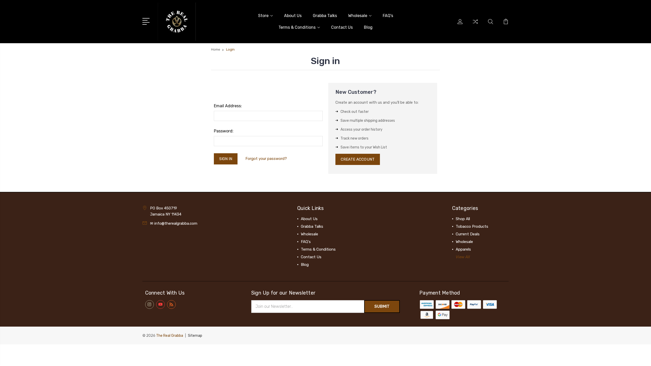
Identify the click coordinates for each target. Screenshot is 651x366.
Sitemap (195, 335)
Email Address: (228, 105)
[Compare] (475, 24)
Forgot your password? (266, 158)
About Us (293, 15)
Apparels (463, 249)
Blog (368, 27)
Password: (223, 131)
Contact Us (342, 27)
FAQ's (388, 15)
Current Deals (468, 234)
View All (463, 257)
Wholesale (357, 15)
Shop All (463, 219)
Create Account (358, 159)
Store (263, 15)
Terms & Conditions (297, 27)
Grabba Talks (325, 15)
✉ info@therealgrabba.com (173, 223)
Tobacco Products (472, 226)
